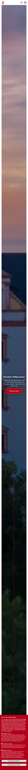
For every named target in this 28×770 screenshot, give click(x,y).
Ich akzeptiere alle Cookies (14, 764)
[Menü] (25, 2)
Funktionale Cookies (7, 744)
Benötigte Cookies (7, 733)
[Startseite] (14, 2)
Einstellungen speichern (14, 760)
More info (9, 731)
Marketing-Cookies (7, 750)
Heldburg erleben (14, 391)
